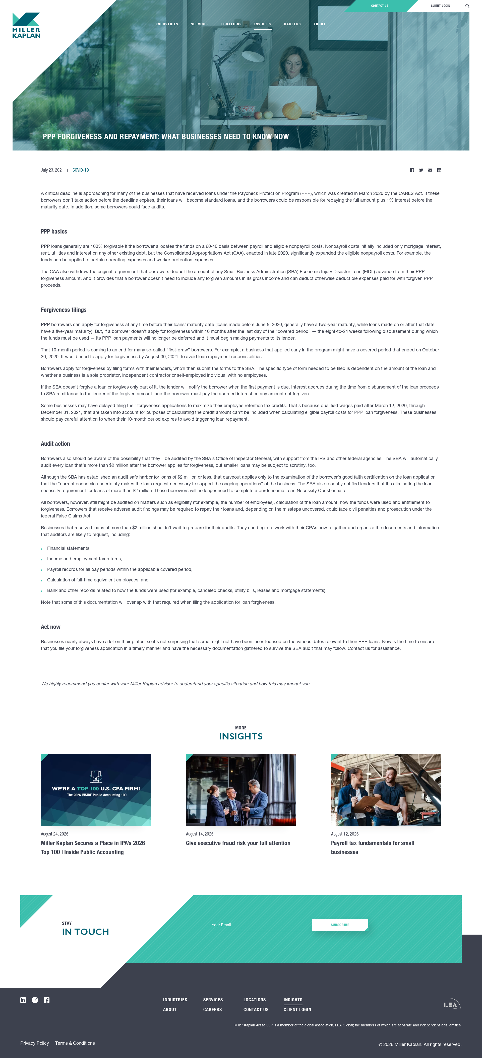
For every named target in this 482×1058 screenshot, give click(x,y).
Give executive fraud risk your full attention (238, 844)
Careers (292, 24)
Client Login (440, 6)
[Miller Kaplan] (26, 25)
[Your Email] (258, 925)
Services (200, 24)
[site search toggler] (467, 6)
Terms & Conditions (75, 1043)
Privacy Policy (34, 1043)
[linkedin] (23, 1000)
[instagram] (35, 1000)
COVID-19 (81, 170)
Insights (263, 24)
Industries (167, 24)
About (320, 24)
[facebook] (46, 1000)
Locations (231, 24)
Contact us (379, 6)
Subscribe (340, 925)
